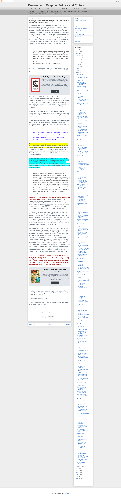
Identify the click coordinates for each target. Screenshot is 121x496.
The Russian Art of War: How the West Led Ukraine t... (82, 410)
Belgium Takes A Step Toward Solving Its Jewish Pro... (82, 233)
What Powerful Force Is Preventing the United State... (82, 395)
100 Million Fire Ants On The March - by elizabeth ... (82, 380)
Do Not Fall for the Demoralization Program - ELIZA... (81, 200)
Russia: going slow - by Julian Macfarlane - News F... (82, 292)
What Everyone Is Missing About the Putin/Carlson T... (83, 280)
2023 (77, 468)
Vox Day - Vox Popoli (79, 34)
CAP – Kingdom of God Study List (82, 28)
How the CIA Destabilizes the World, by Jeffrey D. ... (83, 221)
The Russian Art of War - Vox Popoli (82, 407)
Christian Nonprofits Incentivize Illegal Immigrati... (81, 403)
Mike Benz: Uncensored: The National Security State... (82, 212)
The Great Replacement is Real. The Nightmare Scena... (82, 109)
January (79, 466)
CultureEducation (72, 11)
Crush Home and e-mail (80, 22)
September (80, 60)
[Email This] (48, 316)
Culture (80, 8)
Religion (32, 13)
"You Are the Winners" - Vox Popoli (82, 80)
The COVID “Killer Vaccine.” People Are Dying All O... (82, 126)
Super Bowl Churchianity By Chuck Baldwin (82, 140)
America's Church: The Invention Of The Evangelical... (82, 366)
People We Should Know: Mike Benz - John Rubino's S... (82, 242)
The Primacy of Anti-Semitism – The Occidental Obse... (81, 189)
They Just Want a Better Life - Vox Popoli (82, 246)
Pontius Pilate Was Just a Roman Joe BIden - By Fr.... (82, 225)
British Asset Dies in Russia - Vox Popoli (82, 252)
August (79, 62)
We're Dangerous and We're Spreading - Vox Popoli (82, 229)
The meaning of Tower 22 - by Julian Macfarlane (82, 460)
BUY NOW (55, 91)
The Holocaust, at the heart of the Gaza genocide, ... (82, 325)
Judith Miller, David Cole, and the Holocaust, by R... (82, 105)
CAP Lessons (55, 13)
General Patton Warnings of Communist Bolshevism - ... (82, 196)
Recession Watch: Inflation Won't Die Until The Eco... (82, 260)
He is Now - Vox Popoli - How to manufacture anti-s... (82, 177)
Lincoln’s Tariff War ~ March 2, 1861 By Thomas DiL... (81, 448)
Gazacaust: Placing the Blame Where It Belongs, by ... (82, 388)
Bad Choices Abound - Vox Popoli (82, 284)
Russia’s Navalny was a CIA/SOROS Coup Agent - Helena (82, 256)
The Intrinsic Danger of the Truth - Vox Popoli (82, 76)
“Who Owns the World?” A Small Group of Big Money (83, 92)
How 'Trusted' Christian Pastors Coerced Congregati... (82, 148)
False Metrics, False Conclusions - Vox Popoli (81, 113)
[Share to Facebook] (52, 316)
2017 (77, 480)
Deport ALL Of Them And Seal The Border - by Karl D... (82, 152)
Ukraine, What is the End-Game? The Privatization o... (82, 264)
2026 (77, 49)
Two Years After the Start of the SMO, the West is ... (83, 164)
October (79, 59)
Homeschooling (42, 13)
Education (32, 11)
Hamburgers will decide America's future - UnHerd (82, 205)
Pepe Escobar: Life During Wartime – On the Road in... (83, 268)
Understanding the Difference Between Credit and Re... (82, 83)
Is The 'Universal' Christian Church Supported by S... (81, 362)
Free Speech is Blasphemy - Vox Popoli (83, 314)
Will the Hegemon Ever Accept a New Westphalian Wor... (82, 452)
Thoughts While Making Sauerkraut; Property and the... (82, 276)
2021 (77, 472)
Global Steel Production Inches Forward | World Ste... (83, 117)
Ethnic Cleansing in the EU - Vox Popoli (82, 399)
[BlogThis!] (49, 316)
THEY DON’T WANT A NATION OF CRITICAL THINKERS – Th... (82, 456)
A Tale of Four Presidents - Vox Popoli (82, 336)
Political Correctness (56, 8)
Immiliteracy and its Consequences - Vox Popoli (82, 439)
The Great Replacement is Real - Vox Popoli (82, 192)
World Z (47, 204)
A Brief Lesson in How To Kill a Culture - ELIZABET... (82, 173)
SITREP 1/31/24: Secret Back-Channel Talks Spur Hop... (82, 435)
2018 (77, 478)
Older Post (67, 324)
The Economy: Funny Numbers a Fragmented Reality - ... (83, 418)
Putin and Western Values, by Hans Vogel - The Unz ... (83, 317)
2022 (77, 470)
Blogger (67, 493)
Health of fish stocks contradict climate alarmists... (81, 332)
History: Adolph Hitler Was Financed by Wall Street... (83, 100)
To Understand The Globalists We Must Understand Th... (82, 181)
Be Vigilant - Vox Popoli (82, 372)
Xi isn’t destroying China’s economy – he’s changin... (82, 122)
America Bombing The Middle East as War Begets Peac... (82, 384)
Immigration (85, 11)
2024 (77, 53)
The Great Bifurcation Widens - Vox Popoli (82, 130)
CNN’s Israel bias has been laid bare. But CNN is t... (82, 310)
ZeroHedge (77, 41)
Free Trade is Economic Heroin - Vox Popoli (82, 329)
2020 (77, 474)
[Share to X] (51, 316)
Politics (31, 8)
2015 (77, 484)
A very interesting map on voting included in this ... (82, 375)
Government (42, 8)
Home (49, 324)
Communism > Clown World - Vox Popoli (82, 354)
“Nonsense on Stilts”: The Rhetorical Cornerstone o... (82, 350)
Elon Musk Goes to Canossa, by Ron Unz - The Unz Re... (82, 306)
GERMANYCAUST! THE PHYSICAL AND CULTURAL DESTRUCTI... (82, 296)
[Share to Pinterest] (53, 316)
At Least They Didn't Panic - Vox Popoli (81, 392)
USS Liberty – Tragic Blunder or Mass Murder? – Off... (81, 168)
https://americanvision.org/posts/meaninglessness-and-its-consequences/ (47, 312)
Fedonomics (69, 8)
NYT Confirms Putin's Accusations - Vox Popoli (82, 96)
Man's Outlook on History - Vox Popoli (82, 321)
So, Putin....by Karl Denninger (81, 339)
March (78, 72)
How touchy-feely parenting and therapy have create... (82, 160)
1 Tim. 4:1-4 (41, 262)
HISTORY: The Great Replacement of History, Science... (83, 87)
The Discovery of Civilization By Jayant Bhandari (82, 426)
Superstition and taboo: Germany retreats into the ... (82, 136)
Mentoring (42, 11)
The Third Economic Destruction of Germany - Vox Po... (83, 301)
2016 (77, 482)
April (78, 70)
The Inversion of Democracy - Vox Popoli (83, 208)
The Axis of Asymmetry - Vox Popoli (82, 156)
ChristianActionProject (56, 11)
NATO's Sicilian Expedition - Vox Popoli (83, 414)
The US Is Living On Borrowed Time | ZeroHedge (81, 443)
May (78, 68)
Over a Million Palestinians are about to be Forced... (82, 287)
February (79, 74)
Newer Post (32, 324)
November (79, 57)
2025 (77, 51)
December (79, 55)
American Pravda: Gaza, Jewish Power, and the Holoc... (82, 216)
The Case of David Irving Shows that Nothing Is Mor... (82, 357)
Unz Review (77, 38)
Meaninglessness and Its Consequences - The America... (82, 238)
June (78, 66)
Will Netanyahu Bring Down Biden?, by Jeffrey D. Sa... (81, 144)
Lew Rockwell (78, 36)
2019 (77, 476)
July (78, 64)
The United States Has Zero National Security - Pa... (83, 343)
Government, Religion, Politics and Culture (56, 5)
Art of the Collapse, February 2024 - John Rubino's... (82, 430)
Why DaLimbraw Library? (80, 20)
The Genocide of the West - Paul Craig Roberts (83, 249)
